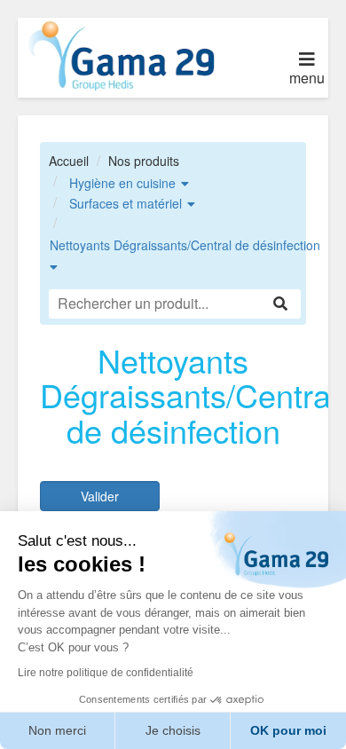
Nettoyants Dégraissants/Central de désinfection (185, 245)
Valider (100, 496)
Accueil (69, 161)
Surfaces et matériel (125, 203)
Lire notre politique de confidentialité (105, 672)
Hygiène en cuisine (122, 183)
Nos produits (143, 161)
